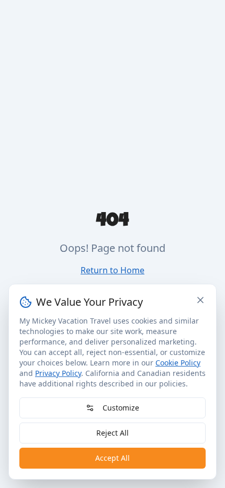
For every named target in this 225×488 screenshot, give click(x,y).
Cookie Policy (177, 363)
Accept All (112, 458)
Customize (121, 408)
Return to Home (112, 270)
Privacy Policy (58, 373)
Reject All (112, 433)
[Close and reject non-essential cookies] (200, 300)
